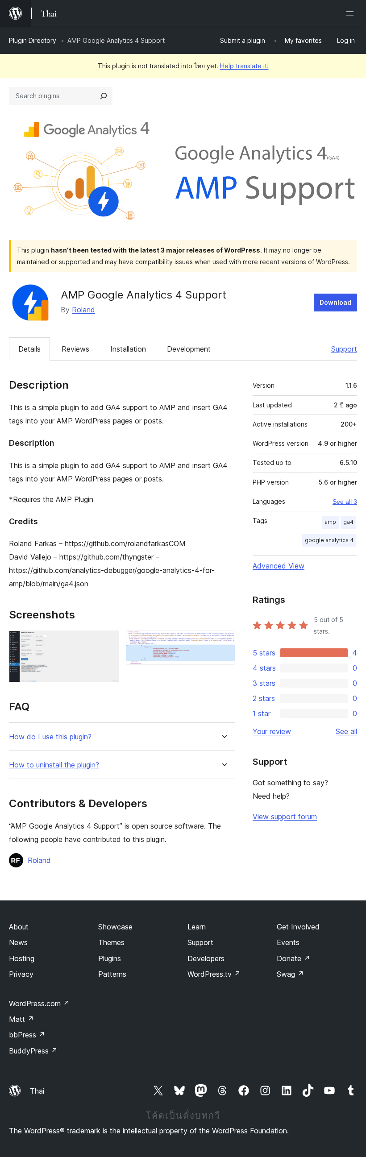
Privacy (21, 974)
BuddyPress (33, 1050)
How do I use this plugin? (50, 737)
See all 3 (345, 501)
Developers (206, 958)
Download (335, 302)
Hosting (21, 958)
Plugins (109, 958)
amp (330, 521)
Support (344, 348)
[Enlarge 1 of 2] (106, 642)
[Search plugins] (103, 96)
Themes (111, 942)
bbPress (27, 1034)
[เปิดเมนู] (351, 13)
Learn (196, 926)
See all (346, 731)
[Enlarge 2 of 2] (223, 642)
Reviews (75, 348)
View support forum (285, 816)
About (19, 926)
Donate (293, 958)
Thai (37, 1091)
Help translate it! (244, 66)
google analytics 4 (329, 540)
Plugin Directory (32, 40)
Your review (272, 731)
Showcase (115, 926)
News (18, 942)
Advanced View (278, 565)
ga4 (348, 521)
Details (29, 348)
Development (189, 348)
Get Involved (298, 926)
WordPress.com (39, 1003)
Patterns (112, 974)
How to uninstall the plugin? (54, 765)
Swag (290, 974)
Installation (128, 348)
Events (288, 942)
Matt (21, 1019)
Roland (83, 309)
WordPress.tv (214, 974)
